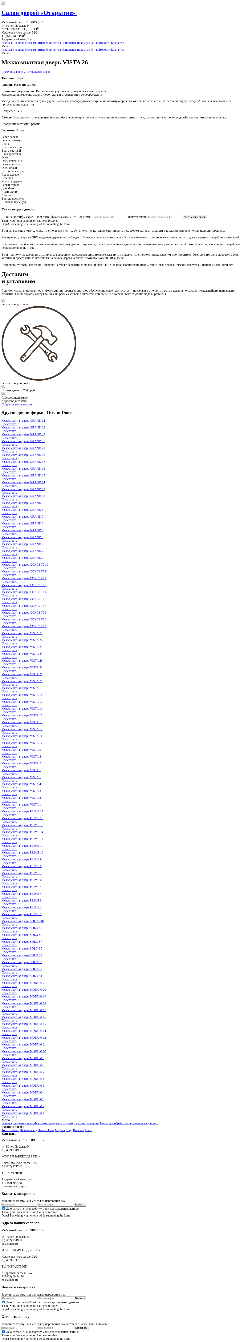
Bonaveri (78, 1130)
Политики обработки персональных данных (129, 1123)
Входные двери (23, 1123)
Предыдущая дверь (38, 71)
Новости (104, 42)
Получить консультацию (17, 404)
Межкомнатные (35, 42)
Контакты (117, 42)
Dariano (14, 1130)
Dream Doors (46, 1130)
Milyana (60, 1130)
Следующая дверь (13, 71)
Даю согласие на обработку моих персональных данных (42, 1208)
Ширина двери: (12, 216)
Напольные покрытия (76, 42)
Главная (7, 42)
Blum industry (28, 1130)
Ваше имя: (84, 216)
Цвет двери (43, 216)
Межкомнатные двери (47, 1123)
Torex (5, 1130)
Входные (18, 42)
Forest (88, 1130)
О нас (94, 42)
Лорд (69, 1130)
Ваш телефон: (137, 216)
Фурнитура (53, 42)
